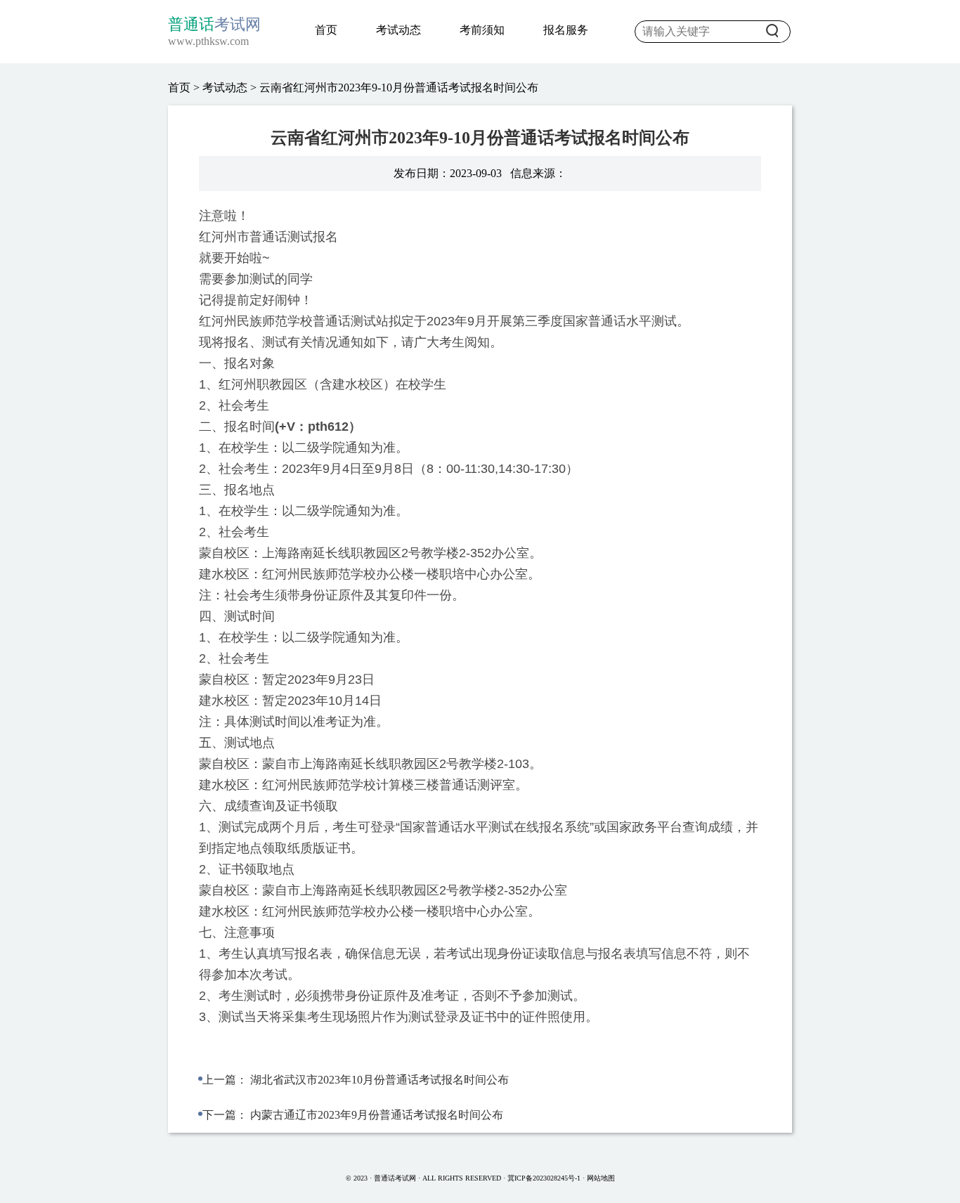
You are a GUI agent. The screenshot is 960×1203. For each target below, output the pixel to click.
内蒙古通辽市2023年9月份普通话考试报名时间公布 (376, 1115)
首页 (326, 30)
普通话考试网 (396, 1178)
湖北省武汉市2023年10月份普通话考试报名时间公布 (379, 1080)
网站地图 (601, 1178)
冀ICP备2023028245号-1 (543, 1178)
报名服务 (565, 30)
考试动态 (398, 30)
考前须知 (482, 30)
